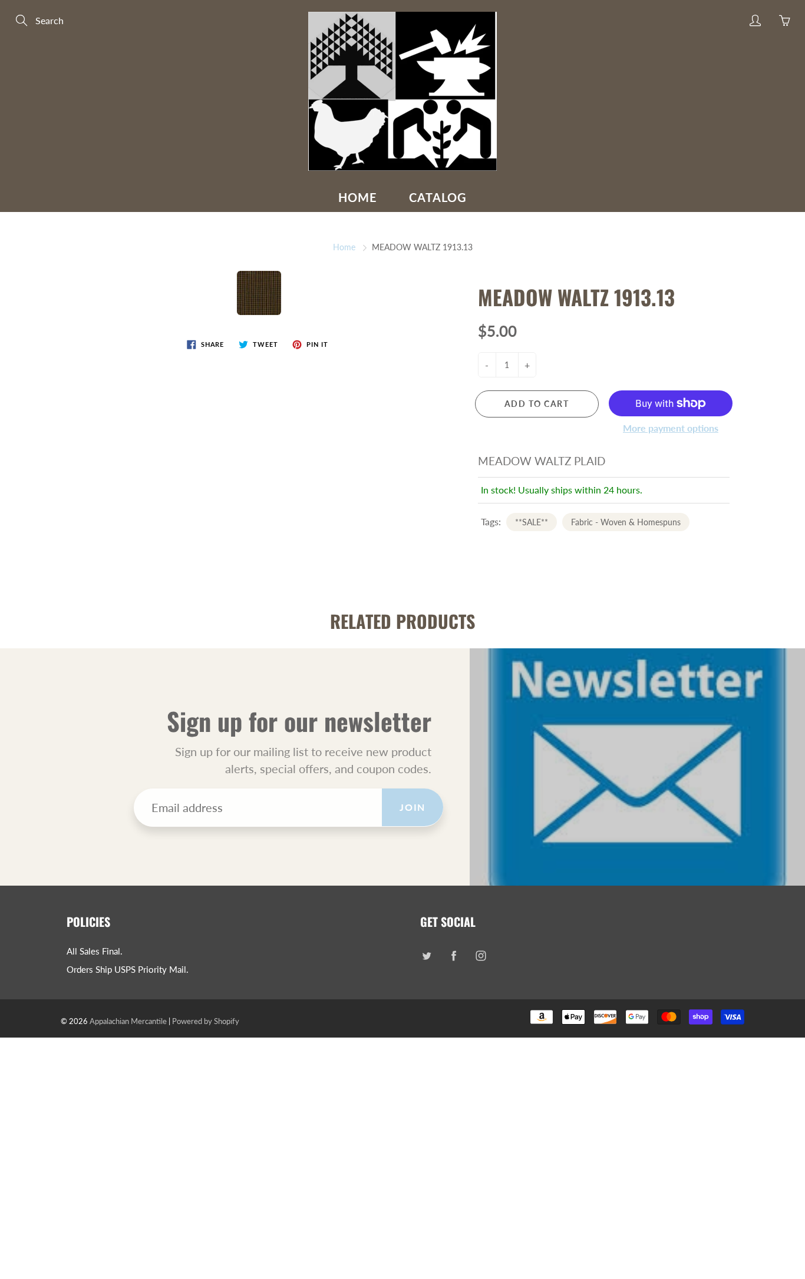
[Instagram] (480, 956)
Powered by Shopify (205, 1021)
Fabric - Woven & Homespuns (626, 522)
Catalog (438, 197)
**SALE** (531, 522)
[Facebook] (453, 956)
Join (412, 807)
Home (357, 197)
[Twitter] (426, 956)
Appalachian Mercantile (128, 1021)
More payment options (670, 427)
